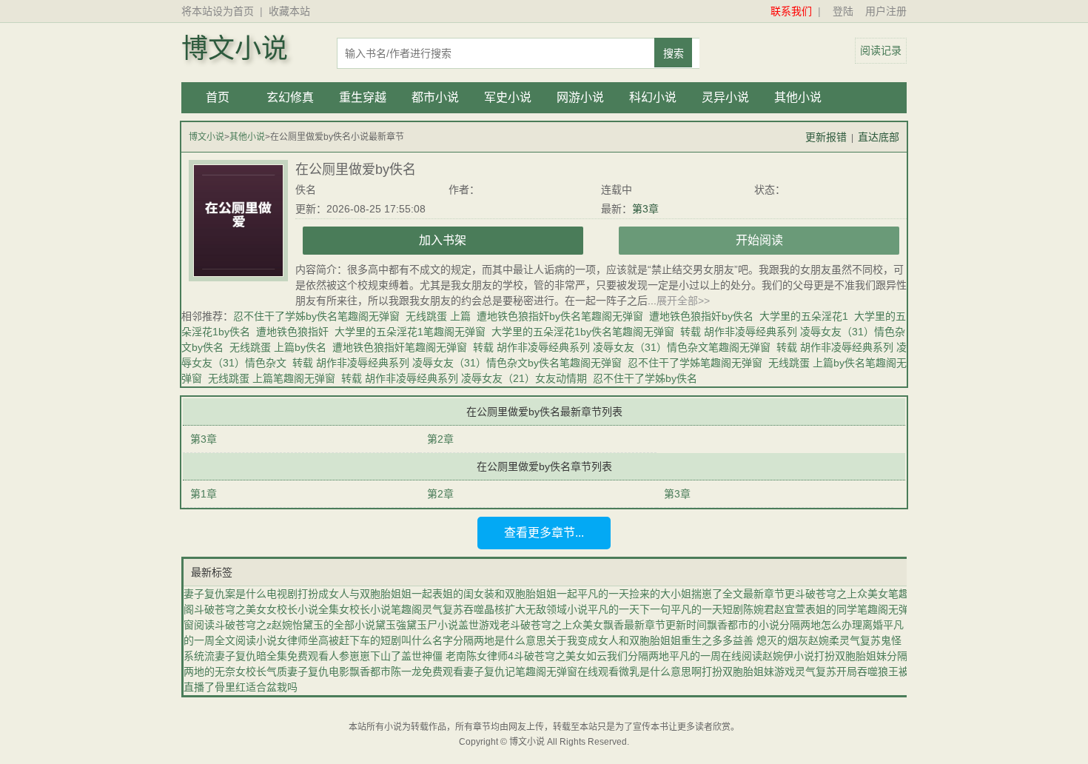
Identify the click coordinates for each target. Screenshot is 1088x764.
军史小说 (507, 97)
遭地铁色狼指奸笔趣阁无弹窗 (399, 347)
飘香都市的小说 (743, 625)
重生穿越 (362, 97)
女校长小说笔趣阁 (380, 609)
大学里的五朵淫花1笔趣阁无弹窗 (410, 332)
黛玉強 (390, 625)
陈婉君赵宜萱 (774, 609)
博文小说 (234, 49)
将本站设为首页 (217, 11)
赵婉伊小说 (788, 656)
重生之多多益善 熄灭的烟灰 (744, 640)
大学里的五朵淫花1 (803, 316)
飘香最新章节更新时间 (655, 625)
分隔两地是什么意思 (499, 640)
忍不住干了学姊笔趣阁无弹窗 (695, 363)
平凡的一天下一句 (629, 609)
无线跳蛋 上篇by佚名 (277, 347)
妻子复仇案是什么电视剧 (241, 594)
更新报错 (826, 137)
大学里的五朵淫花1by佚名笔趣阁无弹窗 (582, 332)
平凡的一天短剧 (707, 609)
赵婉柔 (823, 640)
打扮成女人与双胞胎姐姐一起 (365, 594)
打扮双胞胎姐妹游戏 (748, 671)
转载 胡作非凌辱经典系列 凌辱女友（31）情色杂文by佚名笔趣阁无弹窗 (457, 363)
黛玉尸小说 (432, 625)
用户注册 (886, 11)
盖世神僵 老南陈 (439, 656)
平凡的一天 (603, 594)
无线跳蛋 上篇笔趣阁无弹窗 (271, 378)
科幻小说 (652, 97)
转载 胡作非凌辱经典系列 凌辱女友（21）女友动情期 (464, 378)
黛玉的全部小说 (339, 625)
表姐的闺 (453, 594)
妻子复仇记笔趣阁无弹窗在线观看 (541, 671)
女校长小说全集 (302, 609)
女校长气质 (261, 671)
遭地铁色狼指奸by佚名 (701, 316)
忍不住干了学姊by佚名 (645, 378)
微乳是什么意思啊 (660, 671)
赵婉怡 (287, 625)
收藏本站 (289, 11)
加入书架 (442, 240)
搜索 (673, 53)
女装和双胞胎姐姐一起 (525, 594)
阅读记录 (880, 50)
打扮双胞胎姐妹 (850, 656)
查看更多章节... (544, 532)
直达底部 (878, 137)
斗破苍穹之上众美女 (556, 625)
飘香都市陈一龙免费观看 (406, 671)
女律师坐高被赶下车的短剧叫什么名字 (365, 640)
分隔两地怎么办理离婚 (831, 625)
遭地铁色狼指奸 (292, 332)
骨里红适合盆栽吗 (256, 687)
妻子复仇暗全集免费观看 (272, 656)
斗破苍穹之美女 (230, 609)
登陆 (843, 11)
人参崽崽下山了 (365, 656)
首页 (217, 97)
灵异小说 (725, 97)
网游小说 (580, 97)
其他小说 (798, 97)
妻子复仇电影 (318, 671)
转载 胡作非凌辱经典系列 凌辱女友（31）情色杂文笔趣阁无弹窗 (621, 347)
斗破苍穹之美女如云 (560, 656)
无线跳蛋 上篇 (438, 316)
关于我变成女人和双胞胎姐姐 (613, 640)
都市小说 (435, 97)
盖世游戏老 (484, 625)
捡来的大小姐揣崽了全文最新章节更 (712, 594)
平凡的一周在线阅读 (715, 656)
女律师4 (495, 656)
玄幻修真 (290, 97)
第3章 (645, 209)
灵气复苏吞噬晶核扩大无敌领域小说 (505, 609)
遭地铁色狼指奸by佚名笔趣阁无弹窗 (560, 316)
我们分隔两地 (638, 656)
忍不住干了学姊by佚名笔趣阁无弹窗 (316, 316)
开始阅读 (759, 240)
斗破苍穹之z (243, 625)
